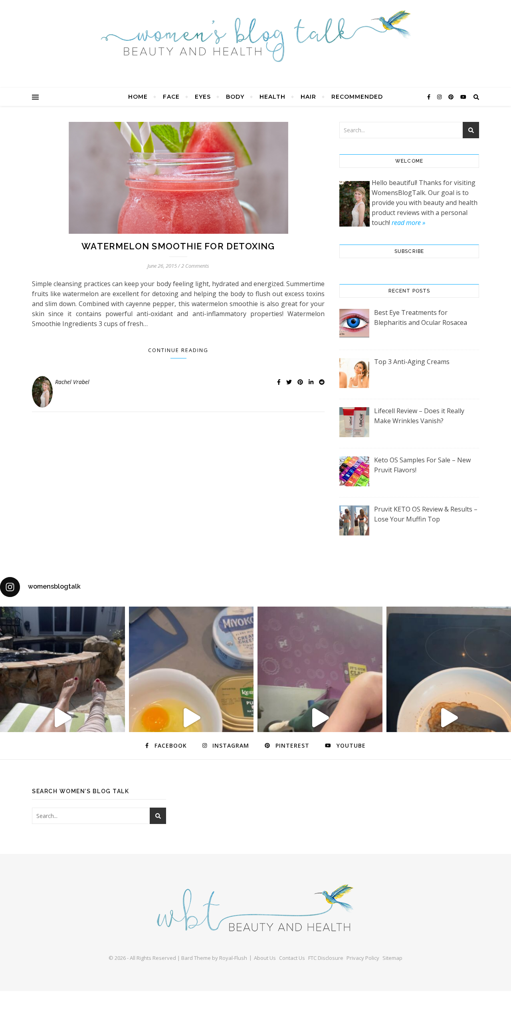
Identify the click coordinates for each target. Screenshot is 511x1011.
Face (171, 96)
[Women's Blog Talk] (255, 36)
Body (235, 96)
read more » (408, 222)
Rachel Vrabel (72, 382)
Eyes (203, 96)
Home (138, 96)
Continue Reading (178, 350)
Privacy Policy (363, 957)
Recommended (357, 96)
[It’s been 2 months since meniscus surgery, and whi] (62, 718)
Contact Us (292, 957)
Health (272, 96)
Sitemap (392, 957)
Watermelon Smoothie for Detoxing (178, 246)
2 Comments (195, 265)
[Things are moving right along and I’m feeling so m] (319, 718)
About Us (265, 957)
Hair (308, 96)
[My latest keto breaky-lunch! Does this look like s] (191, 718)
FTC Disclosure (325, 957)
